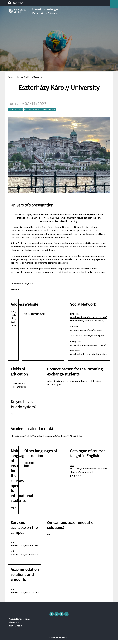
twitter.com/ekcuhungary (91, 335)
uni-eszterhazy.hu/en (34, 313)
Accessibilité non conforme (19, 619)
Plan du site (13, 622)
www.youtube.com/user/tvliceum (86, 329)
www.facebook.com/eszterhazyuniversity (90, 354)
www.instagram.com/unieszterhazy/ (88, 344)
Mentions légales (15, 626)
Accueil (11, 77)
